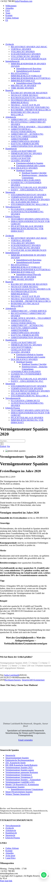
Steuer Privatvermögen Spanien (19, 792)
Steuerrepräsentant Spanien (17, 758)
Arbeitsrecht (10, 830)
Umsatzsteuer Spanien (14, 787)
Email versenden (25, 740)
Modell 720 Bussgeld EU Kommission (22, 784)
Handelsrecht (11, 833)
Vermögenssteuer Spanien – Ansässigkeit (23, 779)
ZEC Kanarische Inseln (15, 763)
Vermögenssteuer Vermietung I (18, 775)
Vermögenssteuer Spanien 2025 (19, 767)
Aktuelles (9, 853)
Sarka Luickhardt (11, 675)
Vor (8, 446)
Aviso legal (10, 855)
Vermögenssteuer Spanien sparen (19, 770)
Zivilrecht (9, 828)
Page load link (6, 881)
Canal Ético (10, 858)
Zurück (3, 446)
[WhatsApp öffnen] (44, 875)
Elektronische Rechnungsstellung (19, 760)
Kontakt (8, 851)
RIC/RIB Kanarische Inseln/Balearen (21, 765)
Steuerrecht (26, 680)
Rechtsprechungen (13, 680)
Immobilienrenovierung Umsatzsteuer (27, 789)
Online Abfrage (12, 848)
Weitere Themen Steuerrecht (17, 794)
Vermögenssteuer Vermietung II (19, 777)
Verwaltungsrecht (12, 825)
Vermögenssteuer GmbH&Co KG (20, 782)
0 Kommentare (38, 680)
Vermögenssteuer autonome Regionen (21, 772)
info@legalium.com (23, 1)
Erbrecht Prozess (12, 838)
